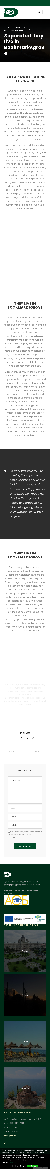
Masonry (11, 27)
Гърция (25, 1041)
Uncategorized (21, 27)
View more (12, 1162)
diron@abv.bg (10, 1135)
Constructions (13, 30)
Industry (22, 30)
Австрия (25, 951)
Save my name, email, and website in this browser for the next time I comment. (25, 835)
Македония (25, 1088)
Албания (25, 995)
